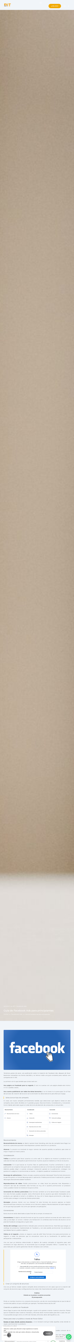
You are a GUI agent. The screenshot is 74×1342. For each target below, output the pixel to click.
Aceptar (48, 1333)
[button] (68, 1336)
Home (6, 1014)
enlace (6, 1087)
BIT (14, 1006)
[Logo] (7, 5)
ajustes (9, 1335)
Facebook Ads (16, 1014)
